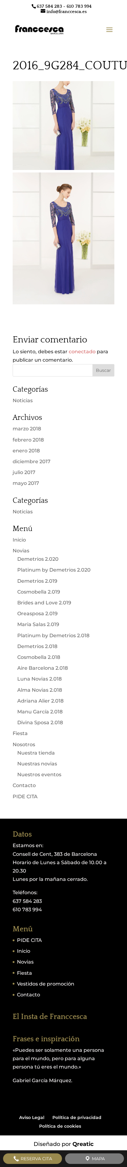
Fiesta (20, 733)
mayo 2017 (26, 483)
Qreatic (83, 1144)
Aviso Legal (31, 1117)
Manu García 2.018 (40, 712)
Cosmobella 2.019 (38, 592)
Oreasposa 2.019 (37, 613)
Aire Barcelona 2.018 (42, 668)
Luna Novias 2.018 (39, 679)
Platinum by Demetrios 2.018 (53, 635)
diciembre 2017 (32, 461)
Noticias (23, 400)
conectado (82, 352)
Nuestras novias (37, 764)
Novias (21, 551)
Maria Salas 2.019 (38, 624)
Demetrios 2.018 (37, 646)
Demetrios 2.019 (37, 581)
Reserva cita (35, 1158)
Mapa (98, 1158)
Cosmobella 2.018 (38, 657)
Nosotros (24, 744)
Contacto (24, 785)
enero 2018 (26, 451)
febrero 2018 (28, 440)
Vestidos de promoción (45, 984)
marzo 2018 (27, 429)
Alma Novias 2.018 (39, 690)
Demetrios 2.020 (38, 559)
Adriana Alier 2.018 (40, 701)
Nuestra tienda (36, 753)
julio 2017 (24, 472)
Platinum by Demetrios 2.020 (54, 570)
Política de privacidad (76, 1117)
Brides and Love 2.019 (44, 603)
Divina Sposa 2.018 (40, 722)
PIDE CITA (25, 796)
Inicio (19, 540)
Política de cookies (60, 1126)
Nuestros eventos (39, 774)
